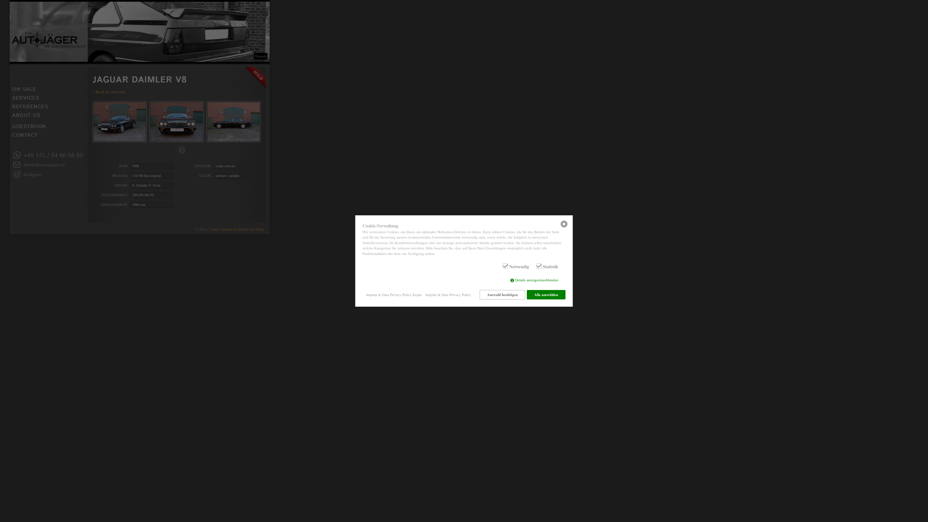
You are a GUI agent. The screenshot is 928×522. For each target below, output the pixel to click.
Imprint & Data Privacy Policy (448, 294)
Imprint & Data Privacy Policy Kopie (394, 294)
